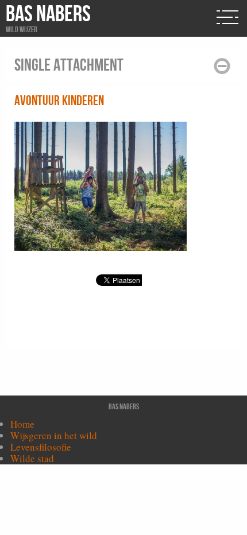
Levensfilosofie (40, 446)
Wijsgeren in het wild (53, 435)
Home (22, 424)
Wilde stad (32, 458)
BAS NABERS (48, 14)
